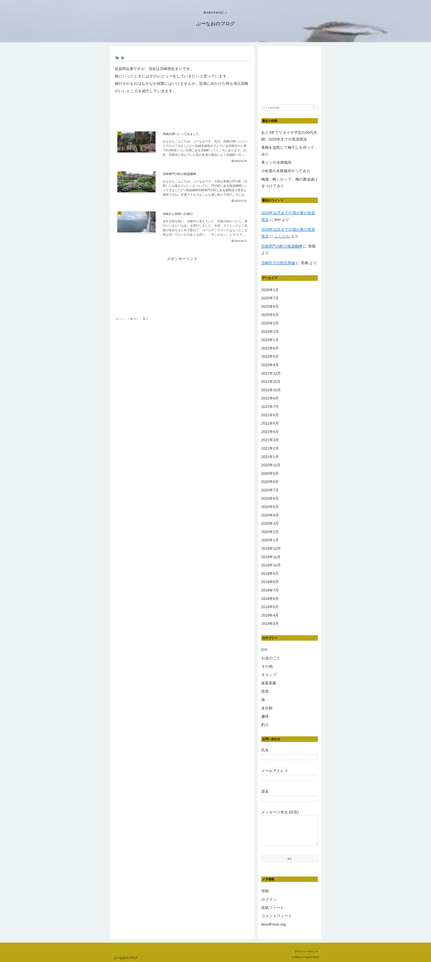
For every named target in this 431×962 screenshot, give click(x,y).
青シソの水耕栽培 (276, 162)
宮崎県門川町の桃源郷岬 (281, 246)
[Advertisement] (182, 113)
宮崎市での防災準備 (278, 263)
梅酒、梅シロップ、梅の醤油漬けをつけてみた (289, 182)
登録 (265, 891)
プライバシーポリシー (306, 951)
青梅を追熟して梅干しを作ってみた (287, 150)
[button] (314, 107)
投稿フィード (272, 908)
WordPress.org (273, 924)
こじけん (282, 236)
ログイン (269, 899)
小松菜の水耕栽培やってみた (285, 171)
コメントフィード (276, 916)
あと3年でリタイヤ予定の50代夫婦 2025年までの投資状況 (289, 135)
